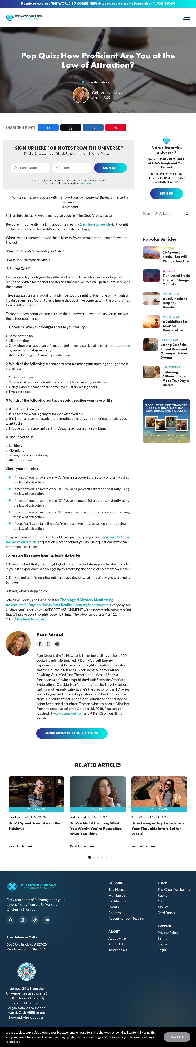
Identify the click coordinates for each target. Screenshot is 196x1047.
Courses (114, 913)
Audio (162, 901)
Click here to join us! (30, 619)
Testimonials (117, 950)
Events (113, 907)
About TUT (116, 944)
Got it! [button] (177, 1037)
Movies (163, 907)
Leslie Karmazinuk (80, 817)
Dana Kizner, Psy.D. (19, 817)
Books (162, 895)
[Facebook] (10, 920)
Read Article (16, 846)
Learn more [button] (13, 1041)
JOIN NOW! (166, 3)
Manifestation (98, 82)
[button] (186, 17)
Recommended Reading (126, 918)
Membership (117, 895)
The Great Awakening (174, 890)
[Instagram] (23, 920)
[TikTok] (35, 920)
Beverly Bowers (140, 817)
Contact (164, 944)
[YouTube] (47, 920)
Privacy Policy (168, 932)
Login (162, 950)
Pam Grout (115, 93)
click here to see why (96, 224)
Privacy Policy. (86, 183)
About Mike (117, 938)
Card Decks (166, 913)
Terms (162, 938)
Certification (117, 901)
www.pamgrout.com (68, 713)
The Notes (116, 890)
